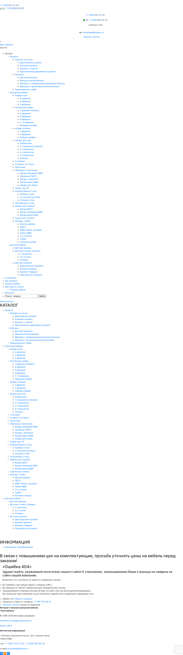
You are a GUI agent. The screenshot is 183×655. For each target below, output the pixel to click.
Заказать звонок (91, 36)
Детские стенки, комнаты (27, 251)
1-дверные (25, 131)
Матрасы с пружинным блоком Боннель (40, 86)
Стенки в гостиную (24, 164)
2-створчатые (27, 149)
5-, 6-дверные (27, 122)
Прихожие (20, 167)
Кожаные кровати (28, 65)
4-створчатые (27, 155)
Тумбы (23, 239)
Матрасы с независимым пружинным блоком (42, 83)
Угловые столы (27, 200)
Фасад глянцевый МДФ (31, 173)
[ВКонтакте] (1, 653)
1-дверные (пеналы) (29, 110)
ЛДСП (23, 227)
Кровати (14, 56)
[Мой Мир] (8, 653)
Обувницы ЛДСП (28, 176)
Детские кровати (23, 263)
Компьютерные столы (25, 191)
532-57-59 (14, 643)
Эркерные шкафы (28, 125)
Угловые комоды (28, 242)
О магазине (10, 277)
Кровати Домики (28, 269)
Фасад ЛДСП (26, 209)
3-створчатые (27, 152)
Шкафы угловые (22, 128)
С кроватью (26, 254)
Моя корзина (6, 44)
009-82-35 (35, 643)
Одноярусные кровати (31, 275)
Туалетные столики (24, 218)
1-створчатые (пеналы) (31, 146)
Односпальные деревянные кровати (38, 71)
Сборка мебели (12, 283)
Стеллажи (20, 161)
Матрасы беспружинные (32, 80)
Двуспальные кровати (31, 62)
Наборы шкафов (28, 137)
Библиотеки (26, 143)
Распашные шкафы (24, 107)
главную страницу (23, 598)
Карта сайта (6, 625)
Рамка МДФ (25, 233)
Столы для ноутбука (30, 197)
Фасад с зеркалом (29, 179)
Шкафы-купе (21, 95)
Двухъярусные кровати (31, 266)
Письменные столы (24, 203)
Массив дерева (27, 224)
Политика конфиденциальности (15, 620)
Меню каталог (7, 301)
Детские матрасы (28, 77)
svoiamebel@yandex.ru (93, 32)
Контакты (9, 292)
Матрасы (19, 74)
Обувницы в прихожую (26, 170)
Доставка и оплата (14, 286)
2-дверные (25, 98)
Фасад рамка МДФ (29, 182)
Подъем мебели (18, 289)
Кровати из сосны (24, 59)
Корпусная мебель (19, 92)
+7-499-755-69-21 (42, 601)
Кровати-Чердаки (28, 272)
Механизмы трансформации (19, 547)
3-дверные (25, 101)
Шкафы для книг (23, 140)
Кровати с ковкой (29, 68)
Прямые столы (27, 194)
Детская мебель (18, 245)
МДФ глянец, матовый (31, 230)
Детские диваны (23, 248)
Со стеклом (26, 236)
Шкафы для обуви (28, 185)
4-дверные (25, 104)
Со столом (25, 257)
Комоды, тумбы (22, 221)
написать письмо (10, 604)
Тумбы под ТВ (22, 188)
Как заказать (11, 280)
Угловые (24, 158)
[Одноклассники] (4, 653)
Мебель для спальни (25, 206)
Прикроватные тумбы (25, 89)
